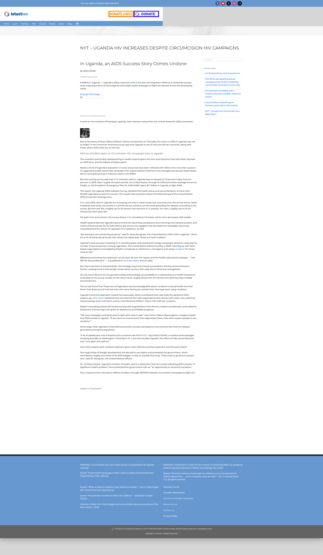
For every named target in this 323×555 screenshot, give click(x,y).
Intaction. (158, 533)
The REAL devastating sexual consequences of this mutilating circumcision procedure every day (222, 82)
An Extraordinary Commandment (222, 73)
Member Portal (171, 487)
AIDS (138, 82)
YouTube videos (131, 260)
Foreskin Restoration (174, 492)
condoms (179, 249)
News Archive (170, 504)
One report (98, 298)
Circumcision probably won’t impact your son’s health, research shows (223, 93)
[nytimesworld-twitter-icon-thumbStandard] (85, 129)
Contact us (168, 510)
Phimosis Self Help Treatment (178, 498)
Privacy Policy (170, 516)
